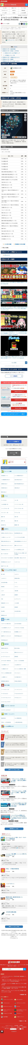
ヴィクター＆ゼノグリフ (6, 697)
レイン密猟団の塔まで (19, 475)
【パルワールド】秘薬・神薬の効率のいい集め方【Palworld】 (15, 758)
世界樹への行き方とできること (7, 533)
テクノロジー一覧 (4, 512)
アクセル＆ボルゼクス (19, 693)
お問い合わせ (7, 1028)
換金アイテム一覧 (4, 566)
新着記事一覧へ (23, 994)
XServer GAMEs (18, 408)
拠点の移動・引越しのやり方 (20, 557)
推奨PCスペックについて (6, 635)
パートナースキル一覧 (19, 504)
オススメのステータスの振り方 (7, 557)
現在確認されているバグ (6, 561)
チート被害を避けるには (6, 631)
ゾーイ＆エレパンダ (5, 689)
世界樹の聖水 (17, 578)
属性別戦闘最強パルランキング (21, 541)
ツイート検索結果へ (14, 375)
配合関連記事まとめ (18, 533)
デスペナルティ (18, 672)
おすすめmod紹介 (18, 623)
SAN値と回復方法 (18, 681)
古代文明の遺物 (4, 582)
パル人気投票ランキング (6, 627)
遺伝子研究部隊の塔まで (19, 483)
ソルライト (17, 574)
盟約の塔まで (3, 492)
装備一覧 (16, 520)
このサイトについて (8, 1025)
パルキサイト (3, 578)
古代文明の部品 (18, 611)
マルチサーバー (5, 10)
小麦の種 (16, 590)
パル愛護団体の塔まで (5, 479)
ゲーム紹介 (4, 12)
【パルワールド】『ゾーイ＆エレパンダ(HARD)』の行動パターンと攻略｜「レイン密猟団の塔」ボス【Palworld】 (15, 764)
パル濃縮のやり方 (4, 668)
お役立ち (14, 10)
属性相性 (16, 656)
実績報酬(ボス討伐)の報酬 (20, 244)
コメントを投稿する (14, 441)
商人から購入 (6, 247)
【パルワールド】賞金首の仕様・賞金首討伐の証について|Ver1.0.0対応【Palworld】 (15, 751)
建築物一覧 (17, 524)
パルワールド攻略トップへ (11, 462)
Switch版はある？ (4, 640)
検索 (24, 969)
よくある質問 (23, 12)
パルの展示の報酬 (7, 244)
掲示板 (14, 12)
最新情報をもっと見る (14, 828)
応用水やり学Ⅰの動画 (7, 59)
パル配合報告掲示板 (18, 722)
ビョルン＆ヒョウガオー (6, 701)
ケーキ (16, 582)
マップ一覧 (23, 8)
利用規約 (21, 1025)
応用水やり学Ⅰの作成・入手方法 (10, 51)
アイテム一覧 (17, 512)
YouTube (20, 1029)
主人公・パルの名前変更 (19, 660)
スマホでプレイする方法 (19, 627)
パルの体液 (17, 603)
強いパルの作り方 (4, 553)
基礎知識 (23, 10)
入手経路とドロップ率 (9, 55)
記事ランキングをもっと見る (14, 769)
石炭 (2, 598)
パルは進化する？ (18, 664)
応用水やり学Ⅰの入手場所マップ (12, 53)
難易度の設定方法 (4, 648)
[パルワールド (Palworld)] (4, 1)
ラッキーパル (17, 561)
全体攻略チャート (4, 475)
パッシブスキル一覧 (5, 508)
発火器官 (3, 611)
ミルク (2, 590)
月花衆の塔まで (4, 487)
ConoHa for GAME (18, 399)
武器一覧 (16, 516)
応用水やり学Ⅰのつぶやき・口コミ (11, 61)
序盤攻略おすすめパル (5, 549)
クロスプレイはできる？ (6, 709)
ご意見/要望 (16, 1025)
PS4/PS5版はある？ (18, 635)
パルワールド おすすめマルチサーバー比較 (13, 414)
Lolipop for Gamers (18, 391)
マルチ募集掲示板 (18, 718)
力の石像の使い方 (18, 677)
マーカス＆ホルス (4, 693)
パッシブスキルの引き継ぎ (20, 537)
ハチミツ (16, 586)
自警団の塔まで (4, 483)
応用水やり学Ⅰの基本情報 (8, 49)
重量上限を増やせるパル (6, 541)
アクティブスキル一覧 (19, 508)
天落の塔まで (17, 487)
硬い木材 (3, 574)
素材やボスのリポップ (19, 652)
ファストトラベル (4, 652)
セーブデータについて (5, 656)
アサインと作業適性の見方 (6, 672)
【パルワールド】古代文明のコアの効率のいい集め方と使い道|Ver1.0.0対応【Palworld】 (15, 744)
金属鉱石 (16, 594)
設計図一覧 (3, 524)
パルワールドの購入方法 (6, 623)
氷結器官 (3, 607)
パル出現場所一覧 (4, 504)
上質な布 (3, 594)
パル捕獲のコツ (4, 677)
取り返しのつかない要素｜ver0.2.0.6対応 (21, 554)
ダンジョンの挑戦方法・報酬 (20, 668)
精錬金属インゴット (5, 603)
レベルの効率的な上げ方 (19, 549)
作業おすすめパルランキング (6, 545)
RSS (22, 1028)
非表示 (15, 46)
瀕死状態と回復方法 (5, 681)
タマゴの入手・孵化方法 (6, 660)
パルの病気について (5, 664)
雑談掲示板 (3, 718)
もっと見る (14, 362)
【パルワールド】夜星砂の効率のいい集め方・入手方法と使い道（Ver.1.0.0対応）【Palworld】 (15, 737)
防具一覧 (3, 520)
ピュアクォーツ (18, 598)
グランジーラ (7, 255)
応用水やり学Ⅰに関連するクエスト (11, 57)
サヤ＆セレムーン (18, 697)
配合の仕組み (17, 648)
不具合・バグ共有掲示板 (6, 722)
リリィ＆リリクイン (18, 689)
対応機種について (18, 631)
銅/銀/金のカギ (4, 615)
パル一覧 (4, 8)
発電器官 (16, 607)
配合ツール (14, 8)
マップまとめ (3, 500)
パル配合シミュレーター (6, 537)
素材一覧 (3, 516)
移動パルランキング (18, 545)
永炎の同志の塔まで (18, 479)
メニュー (2, 1032)
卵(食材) (2, 586)
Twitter (18, 1028)
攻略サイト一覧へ (23, 1020)
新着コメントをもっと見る (14, 926)
